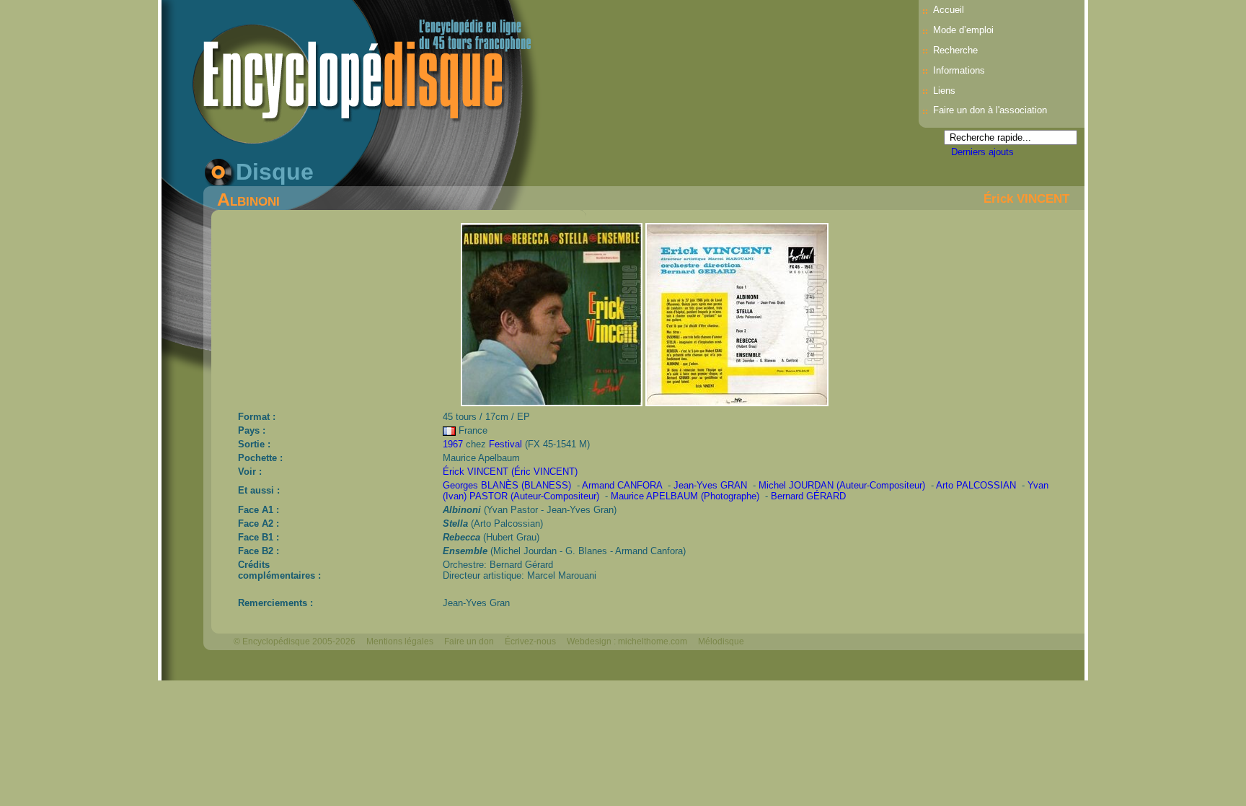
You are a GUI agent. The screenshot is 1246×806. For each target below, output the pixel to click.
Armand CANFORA (622, 485)
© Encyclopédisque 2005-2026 (294, 641)
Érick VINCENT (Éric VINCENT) (510, 471)
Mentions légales (399, 641)
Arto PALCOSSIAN (976, 485)
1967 (453, 444)
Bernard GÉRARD (808, 496)
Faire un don (469, 641)
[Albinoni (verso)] (737, 402)
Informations (959, 70)
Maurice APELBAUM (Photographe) (685, 496)
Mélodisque (721, 641)
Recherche (955, 50)
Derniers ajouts (982, 151)
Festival (505, 444)
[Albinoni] (553, 402)
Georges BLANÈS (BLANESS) (507, 485)
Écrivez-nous (530, 641)
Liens (944, 90)
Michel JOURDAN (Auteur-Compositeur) (842, 485)
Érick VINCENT (1026, 198)
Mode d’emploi (963, 30)
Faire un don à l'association (990, 110)
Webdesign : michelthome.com (627, 641)
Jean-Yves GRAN (710, 485)
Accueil (948, 9)
